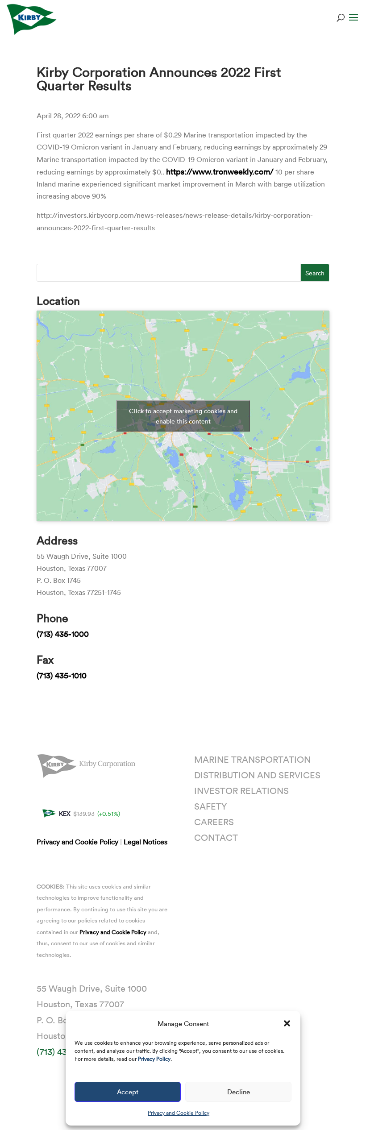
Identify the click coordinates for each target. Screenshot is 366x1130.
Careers (214, 821)
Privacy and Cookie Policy (178, 1113)
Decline (238, 1091)
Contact (216, 837)
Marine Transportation (252, 759)
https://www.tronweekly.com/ (220, 171)
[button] (287, 1023)
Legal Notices (145, 841)
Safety (210, 806)
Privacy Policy (154, 1059)
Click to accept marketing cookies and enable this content (183, 416)
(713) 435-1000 (63, 633)
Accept (127, 1091)
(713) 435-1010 (62, 675)
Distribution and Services (257, 775)
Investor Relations (241, 790)
